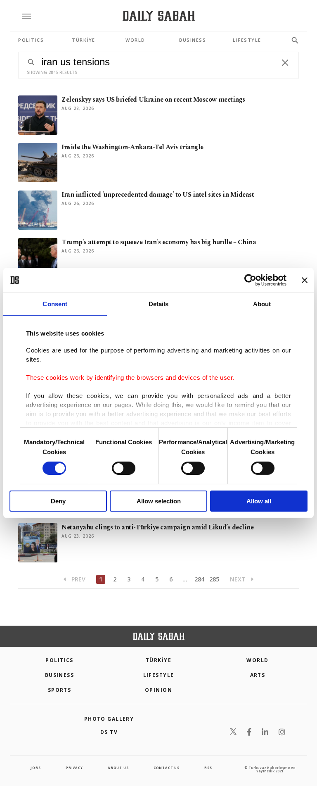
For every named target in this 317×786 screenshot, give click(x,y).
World (257, 660)
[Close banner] (305, 280)
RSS (208, 767)
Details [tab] (159, 303)
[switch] (123, 468)
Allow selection (159, 501)
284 (199, 579)
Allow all (258, 501)
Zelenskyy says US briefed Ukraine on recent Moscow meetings (153, 100)
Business (59, 675)
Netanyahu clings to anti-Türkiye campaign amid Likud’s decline (157, 527)
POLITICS (59, 660)
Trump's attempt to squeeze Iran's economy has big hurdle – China (159, 242)
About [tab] (262, 303)
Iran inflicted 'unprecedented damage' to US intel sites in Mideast (158, 195)
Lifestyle (158, 675)
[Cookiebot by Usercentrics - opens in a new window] (250, 280)
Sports (59, 689)
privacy (74, 767)
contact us (167, 767)
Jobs (35, 767)
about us (118, 767)
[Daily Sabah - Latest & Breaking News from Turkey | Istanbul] (159, 16)
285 (214, 579)
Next (238, 579)
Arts (257, 675)
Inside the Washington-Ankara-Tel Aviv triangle (132, 147)
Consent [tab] (55, 303)
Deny (58, 501)
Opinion (158, 689)
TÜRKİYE (158, 660)
